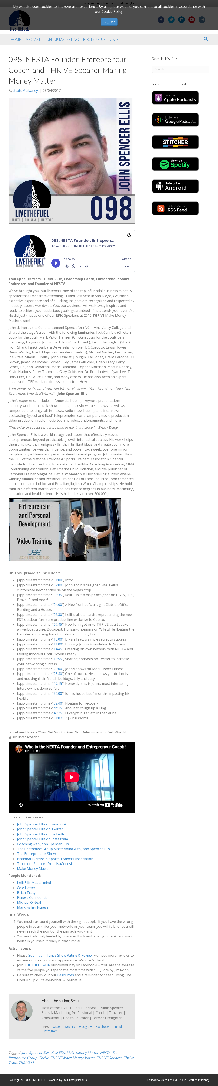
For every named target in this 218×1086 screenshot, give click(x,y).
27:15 (58, 683)
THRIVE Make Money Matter (73, 1057)
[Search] (205, 39)
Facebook (102, 1027)
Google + (85, 1027)
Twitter (56, 1027)
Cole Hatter (26, 887)
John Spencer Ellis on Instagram (42, 839)
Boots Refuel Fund (100, 39)
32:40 (58, 703)
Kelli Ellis (58, 1052)
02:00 (58, 585)
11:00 (58, 644)
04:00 (58, 604)
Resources (65, 975)
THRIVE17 (26, 1062)
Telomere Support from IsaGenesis (45, 863)
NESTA (105, 1052)
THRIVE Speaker (109, 1057)
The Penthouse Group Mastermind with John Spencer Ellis (63, 848)
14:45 (58, 649)
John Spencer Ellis (35, 1052)
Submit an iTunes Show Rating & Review (60, 955)
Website (70, 1027)
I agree (109, 21)
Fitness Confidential (32, 897)
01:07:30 (60, 718)
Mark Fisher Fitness (32, 907)
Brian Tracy (26, 892)
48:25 (58, 713)
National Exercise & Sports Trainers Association (55, 858)
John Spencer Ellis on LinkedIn (41, 834)
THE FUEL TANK (37, 965)
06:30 (58, 614)
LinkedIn (118, 1027)
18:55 (58, 658)
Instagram (51, 1031)
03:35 (58, 595)
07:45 (58, 624)
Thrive (44, 1057)
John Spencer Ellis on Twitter (40, 829)
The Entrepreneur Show (36, 853)
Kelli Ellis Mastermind (34, 882)
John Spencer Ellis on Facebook (42, 824)
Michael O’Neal (29, 902)
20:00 (58, 668)
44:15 (58, 708)
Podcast (32, 39)
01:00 (58, 580)
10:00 (58, 639)
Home (16, 39)
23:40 (58, 673)
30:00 (58, 693)
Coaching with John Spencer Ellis (43, 844)
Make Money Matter (33, 868)
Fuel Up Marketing (62, 39)
